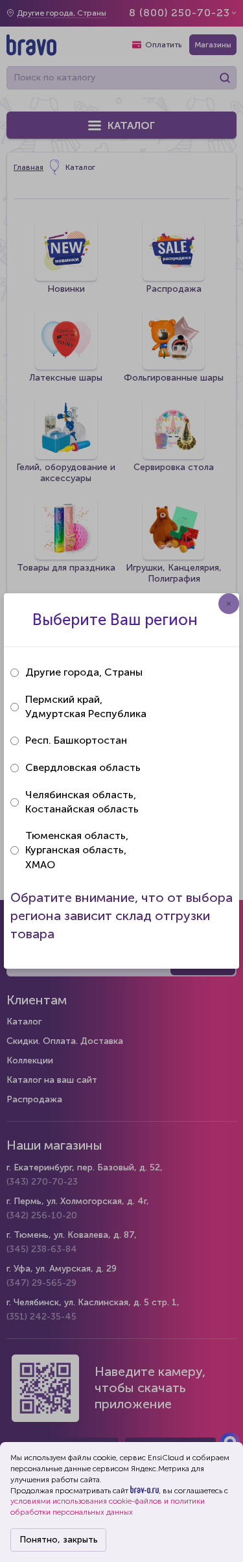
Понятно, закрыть (58, 1539)
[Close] (228, 603)
